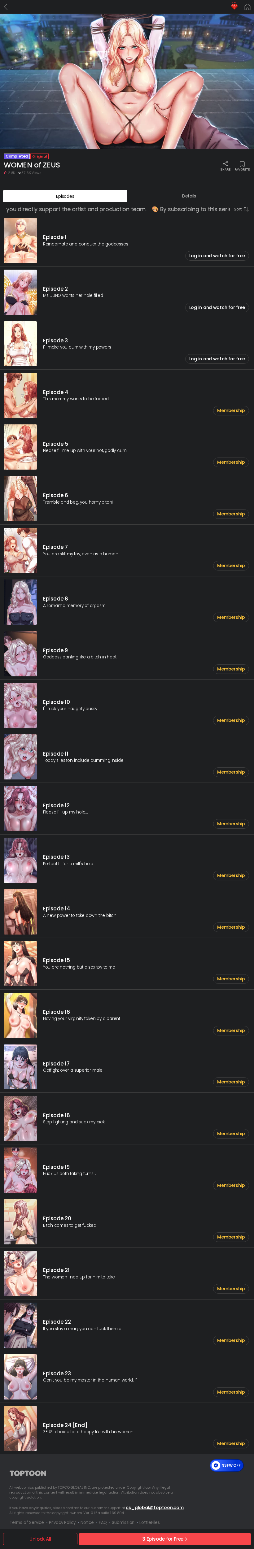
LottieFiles (149, 1522)
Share (225, 169)
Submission (123, 1522)
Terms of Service (27, 1522)
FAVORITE (242, 169)
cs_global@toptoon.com (154, 1507)
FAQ (103, 1522)
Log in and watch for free (217, 256)
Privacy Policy (62, 1522)
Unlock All (40, 1539)
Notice (87, 1522)
